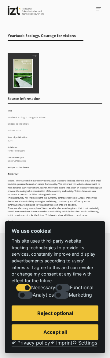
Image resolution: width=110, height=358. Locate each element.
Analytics (43, 295)
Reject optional (55, 313)
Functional (82, 287)
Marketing (80, 295)
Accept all (55, 332)
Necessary (43, 287)
